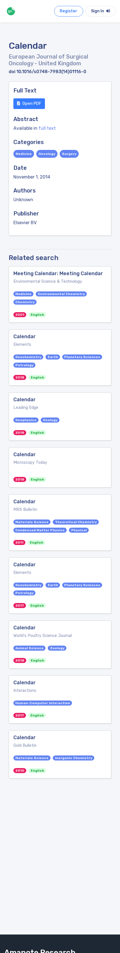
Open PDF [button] (31, 103)
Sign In (98, 11)
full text (47, 128)
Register (68, 11)
